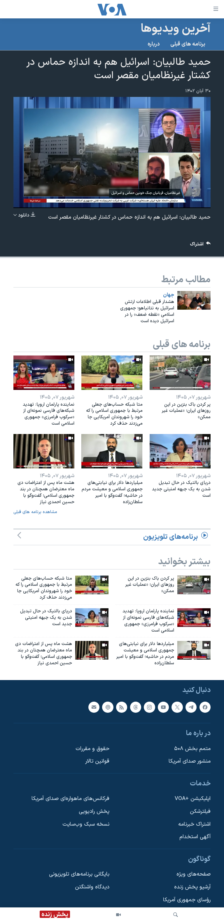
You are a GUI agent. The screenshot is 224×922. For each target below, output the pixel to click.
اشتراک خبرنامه (194, 824)
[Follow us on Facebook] (205, 706)
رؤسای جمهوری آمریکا (187, 900)
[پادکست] (107, 706)
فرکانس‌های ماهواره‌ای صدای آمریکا (70, 799)
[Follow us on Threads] (135, 706)
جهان (168, 295)
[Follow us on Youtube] (163, 706)
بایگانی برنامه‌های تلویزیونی (79, 874)
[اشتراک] (93, 706)
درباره (154, 44)
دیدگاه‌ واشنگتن (92, 887)
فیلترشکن (200, 811)
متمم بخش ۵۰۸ (192, 748)
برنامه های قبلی (187, 44)
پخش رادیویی (94, 811)
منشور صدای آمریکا (190, 761)
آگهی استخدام (195, 837)
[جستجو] (175, 914)
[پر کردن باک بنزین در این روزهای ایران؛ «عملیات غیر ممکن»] (180, 372)
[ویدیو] (118, 914)
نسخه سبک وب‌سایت (85, 824)
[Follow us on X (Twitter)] (177, 706)
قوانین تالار (97, 761)
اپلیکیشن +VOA (193, 799)
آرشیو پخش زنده (192, 887)
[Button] (200, 246)
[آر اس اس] (121, 706)
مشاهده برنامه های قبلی (35, 512)
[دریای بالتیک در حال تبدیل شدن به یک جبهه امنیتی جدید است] (180, 451)
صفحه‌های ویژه (193, 874)
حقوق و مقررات (92, 748)
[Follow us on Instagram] (149, 706)
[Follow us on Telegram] (191, 706)
